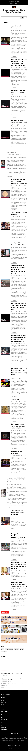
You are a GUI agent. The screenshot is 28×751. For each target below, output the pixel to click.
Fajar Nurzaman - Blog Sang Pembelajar (14, 11)
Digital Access (4, 714)
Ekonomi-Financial (14, 629)
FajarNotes (14, 638)
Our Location (4, 722)
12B (22, 649)
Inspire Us (3, 702)
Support (3, 704)
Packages (3, 717)
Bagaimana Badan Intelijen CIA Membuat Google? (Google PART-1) (19, 584)
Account (3, 721)
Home (2, 725)
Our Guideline (4, 711)
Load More (4, 612)
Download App (4, 719)
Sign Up (11, 3)
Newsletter (3, 727)
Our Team (3, 699)
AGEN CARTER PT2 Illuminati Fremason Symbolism (17, 512)
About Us (16, 3)
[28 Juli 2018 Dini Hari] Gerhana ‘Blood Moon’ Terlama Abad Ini (18, 426)
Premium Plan (4, 729)
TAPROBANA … (15, 399)
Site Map (3, 700)
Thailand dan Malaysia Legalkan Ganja (16, 683)
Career (2, 713)
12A (17, 649)
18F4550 (4, 651)
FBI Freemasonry (12, 152)
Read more (14, 56)
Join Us (3, 709)
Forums (3, 730)
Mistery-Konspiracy (3, 43)
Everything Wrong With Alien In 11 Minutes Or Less (18, 92)
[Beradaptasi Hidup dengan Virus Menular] (14, 665)
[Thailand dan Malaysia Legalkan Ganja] (4, 685)
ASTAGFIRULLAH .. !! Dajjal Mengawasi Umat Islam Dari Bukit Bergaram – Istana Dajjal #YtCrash (19, 269)
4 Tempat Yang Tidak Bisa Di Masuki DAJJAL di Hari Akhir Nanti (16, 480)
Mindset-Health (4, 670)
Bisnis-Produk (14, 620)
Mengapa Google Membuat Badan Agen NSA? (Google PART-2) (18, 536)
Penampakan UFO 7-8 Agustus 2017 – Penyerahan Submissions (19, 181)
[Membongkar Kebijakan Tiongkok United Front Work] (4, 679)
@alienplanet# (10, 649)
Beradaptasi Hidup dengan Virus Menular (11, 673)
